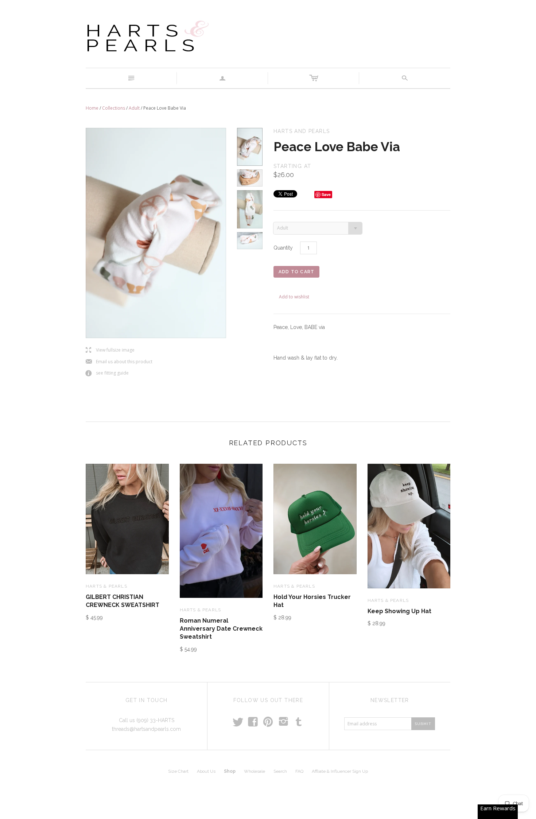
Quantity (283, 248)
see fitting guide (107, 373)
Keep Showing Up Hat (399, 611)
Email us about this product (119, 362)
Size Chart (178, 771)
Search (280, 771)
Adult (134, 108)
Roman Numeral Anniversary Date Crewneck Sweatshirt (221, 628)
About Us (206, 771)
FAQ (299, 771)
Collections (113, 108)
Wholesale (254, 771)
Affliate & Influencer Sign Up (340, 771)
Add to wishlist (294, 297)
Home (92, 108)
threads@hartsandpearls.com (146, 729)
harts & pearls (106, 586)
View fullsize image (110, 350)
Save (326, 194)
